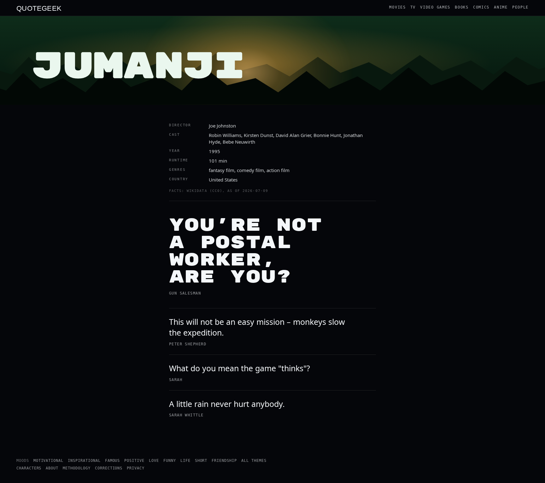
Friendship (224, 460)
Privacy (135, 468)
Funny (169, 460)
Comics (481, 7)
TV (413, 7)
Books (462, 7)
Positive (134, 460)
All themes (254, 460)
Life (185, 460)
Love (154, 460)
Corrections (109, 468)
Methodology (77, 468)
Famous (112, 460)
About (52, 468)
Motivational (48, 460)
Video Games (435, 7)
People (520, 7)
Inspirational (84, 460)
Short (201, 460)
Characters (29, 468)
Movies (397, 7)
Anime (501, 7)
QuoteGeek (39, 7)
